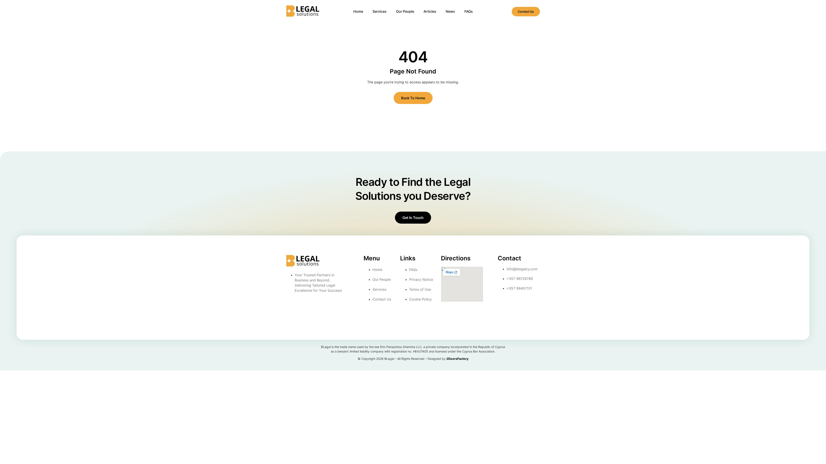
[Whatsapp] (503, 313)
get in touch (413, 217)
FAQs (468, 11)
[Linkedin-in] (521, 301)
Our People (405, 11)
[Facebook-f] (503, 301)
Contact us (526, 11)
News (450, 11)
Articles (430, 11)
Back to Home (413, 98)
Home (358, 11)
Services (380, 11)
